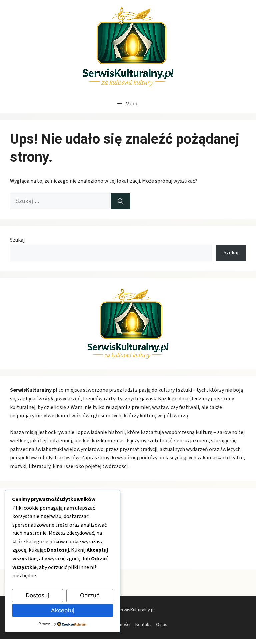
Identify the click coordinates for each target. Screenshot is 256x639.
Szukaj (17, 240)
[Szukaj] (120, 201)
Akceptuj (62, 610)
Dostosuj (37, 595)
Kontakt (143, 624)
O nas (161, 624)
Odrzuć (89, 595)
